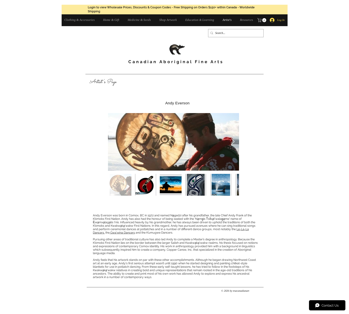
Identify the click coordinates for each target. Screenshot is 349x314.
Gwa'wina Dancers (122, 232)
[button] (81, 20)
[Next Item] (233, 141)
